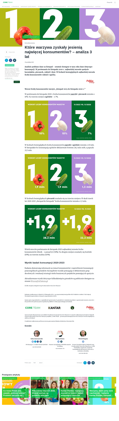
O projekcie (15, 6)
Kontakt (98, 6)
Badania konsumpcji (59, 6)
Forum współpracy (87, 6)
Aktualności (6, 6)
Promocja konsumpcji (45, 6)
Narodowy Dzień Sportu (28, 6)
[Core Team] (7, 4)
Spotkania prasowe (74, 6)
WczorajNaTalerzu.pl (39, 281)
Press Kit (109, 2)
